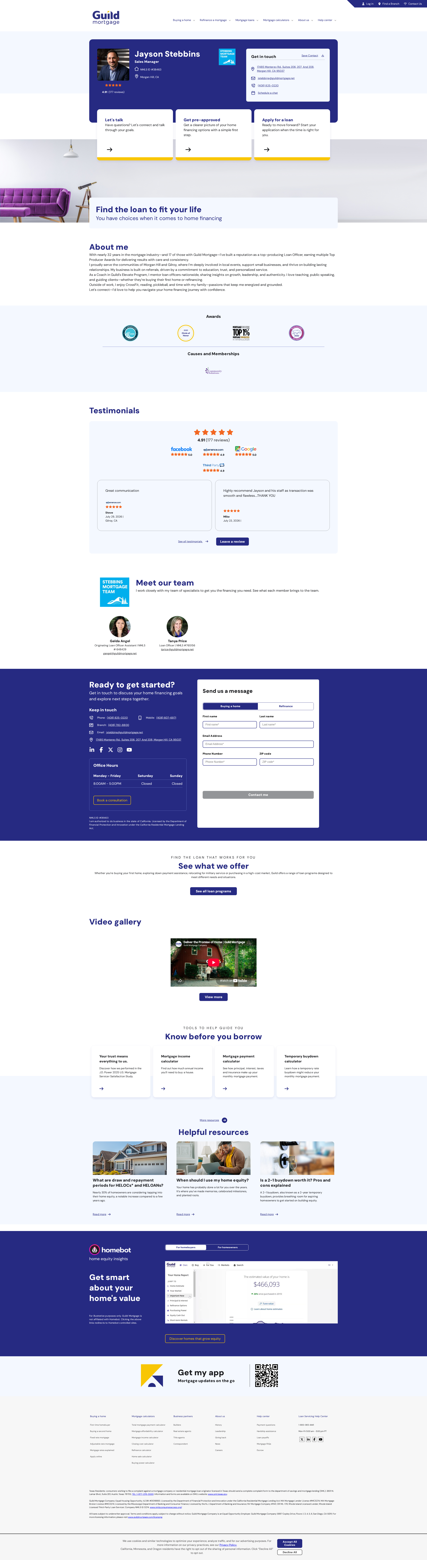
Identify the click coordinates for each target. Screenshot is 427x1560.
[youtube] (129, 751)
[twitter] (110, 751)
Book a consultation (112, 800)
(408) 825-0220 (268, 85)
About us (303, 20)
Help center (325, 20)
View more (213, 997)
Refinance (286, 706)
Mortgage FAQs (264, 1444)
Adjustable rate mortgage (102, 1444)
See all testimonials (190, 541)
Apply (93, 1456)
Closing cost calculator (142, 1444)
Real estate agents (182, 1431)
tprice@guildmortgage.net (177, 649)
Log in (369, 3)
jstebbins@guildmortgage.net (276, 78)
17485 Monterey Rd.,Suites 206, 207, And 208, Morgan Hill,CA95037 (285, 69)
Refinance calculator (141, 1450)
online (99, 1456)
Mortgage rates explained (102, 1450)
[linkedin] (92, 751)
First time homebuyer (100, 1425)
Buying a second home (100, 1431)
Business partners (183, 1416)
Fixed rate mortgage (99, 1437)
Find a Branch (390, 3)
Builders (177, 1425)
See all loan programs (213, 891)
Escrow (260, 1450)
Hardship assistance (266, 1431)
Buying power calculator (143, 1463)
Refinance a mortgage (213, 20)
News (217, 1444)
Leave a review (232, 541)
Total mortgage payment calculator (148, 1425)
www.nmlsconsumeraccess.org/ (166, 1507)
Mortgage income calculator (145, 1437)
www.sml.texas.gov (217, 1494)
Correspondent (180, 1444)
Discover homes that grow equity (195, 1338)
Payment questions (266, 1425)
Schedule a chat (268, 93)
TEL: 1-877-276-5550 (142, 1494)
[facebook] (101, 751)
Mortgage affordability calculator (147, 1431)
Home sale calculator (142, 1456)
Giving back (220, 1437)
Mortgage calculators (276, 20)
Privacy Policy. (228, 1545)
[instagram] (120, 751)
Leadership (220, 1431)
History (218, 1425)
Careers (219, 1450)
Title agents (179, 1437)
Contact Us (415, 3)
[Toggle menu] (194, 20)
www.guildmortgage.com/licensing (145, 1517)
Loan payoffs (263, 1437)
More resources (209, 1120)
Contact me (258, 795)
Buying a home (182, 20)
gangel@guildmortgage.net (120, 653)
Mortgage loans (245, 20)
